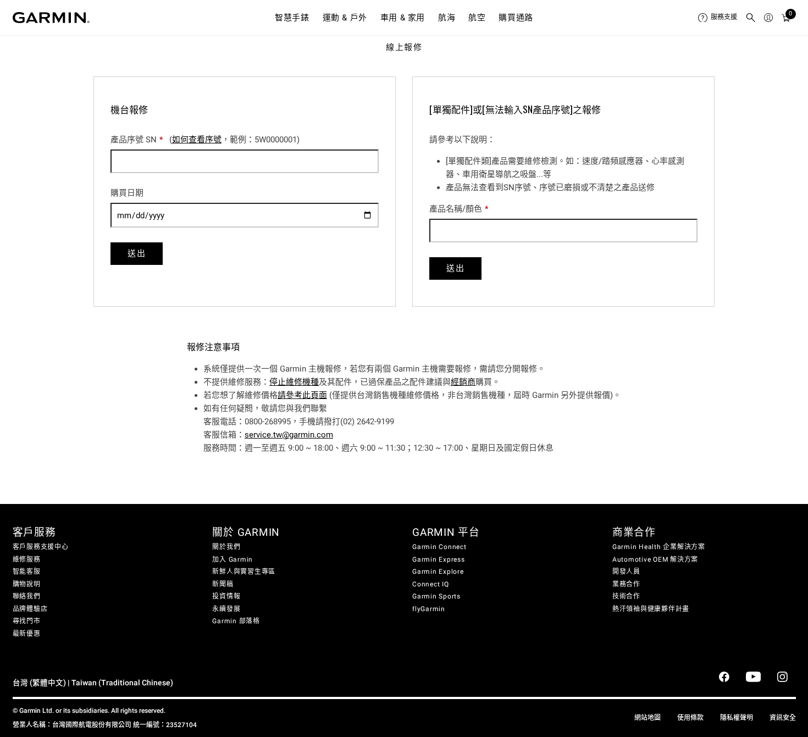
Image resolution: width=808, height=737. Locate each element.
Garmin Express (438, 559)
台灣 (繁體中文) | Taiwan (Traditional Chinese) (93, 682)
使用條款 (690, 718)
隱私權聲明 (736, 718)
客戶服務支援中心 (41, 547)
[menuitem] (717, 17)
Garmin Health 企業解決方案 (658, 547)
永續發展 (226, 609)
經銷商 (463, 382)
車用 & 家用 (402, 18)
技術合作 (626, 596)
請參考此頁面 (302, 395)
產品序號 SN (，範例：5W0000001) (205, 140)
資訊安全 (783, 718)
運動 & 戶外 (345, 18)
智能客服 (27, 571)
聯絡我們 (27, 596)
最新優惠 (27, 634)
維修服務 (27, 559)
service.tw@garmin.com (289, 435)
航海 (446, 18)
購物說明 (27, 584)
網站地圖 (647, 718)
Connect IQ (430, 584)
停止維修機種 (294, 382)
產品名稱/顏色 (458, 209)
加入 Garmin (232, 559)
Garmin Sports (436, 596)
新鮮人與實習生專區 (243, 571)
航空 (476, 18)
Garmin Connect (439, 547)
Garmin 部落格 (236, 621)
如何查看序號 (197, 140)
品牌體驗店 (30, 609)
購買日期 (128, 193)
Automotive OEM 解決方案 (655, 559)
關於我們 (226, 547)
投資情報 (226, 596)
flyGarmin (428, 609)
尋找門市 (27, 621)
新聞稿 (222, 584)
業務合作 (626, 584)
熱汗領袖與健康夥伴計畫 (650, 609)
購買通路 (516, 18)
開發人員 (626, 571)
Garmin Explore (438, 571)
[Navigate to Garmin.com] (51, 17)
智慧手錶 (292, 18)
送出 (137, 253)
